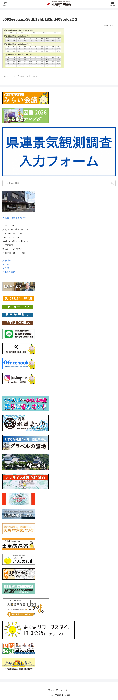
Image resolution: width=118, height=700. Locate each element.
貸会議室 (6, 260)
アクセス (6, 264)
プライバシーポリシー (59, 690)
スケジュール (8, 268)
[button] (112, 183)
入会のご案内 (8, 272)
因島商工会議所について (14, 218)
